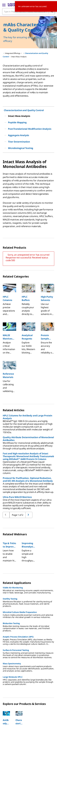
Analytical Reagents (27, 337)
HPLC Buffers (26, 298)
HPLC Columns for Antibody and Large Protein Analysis (27, 417)
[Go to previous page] (28, 515)
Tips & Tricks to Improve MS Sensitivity (9, 545)
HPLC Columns (7, 298)
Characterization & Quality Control (18, 722)
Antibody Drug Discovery (6, 722)
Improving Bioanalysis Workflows (28, 545)
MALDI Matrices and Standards (8, 337)
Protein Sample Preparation (47, 337)
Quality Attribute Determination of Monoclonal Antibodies (28, 438)
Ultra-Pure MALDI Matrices (17, 497)
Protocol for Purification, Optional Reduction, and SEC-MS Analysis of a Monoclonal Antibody (28, 479)
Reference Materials (8, 375)
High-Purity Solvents (47, 298)
